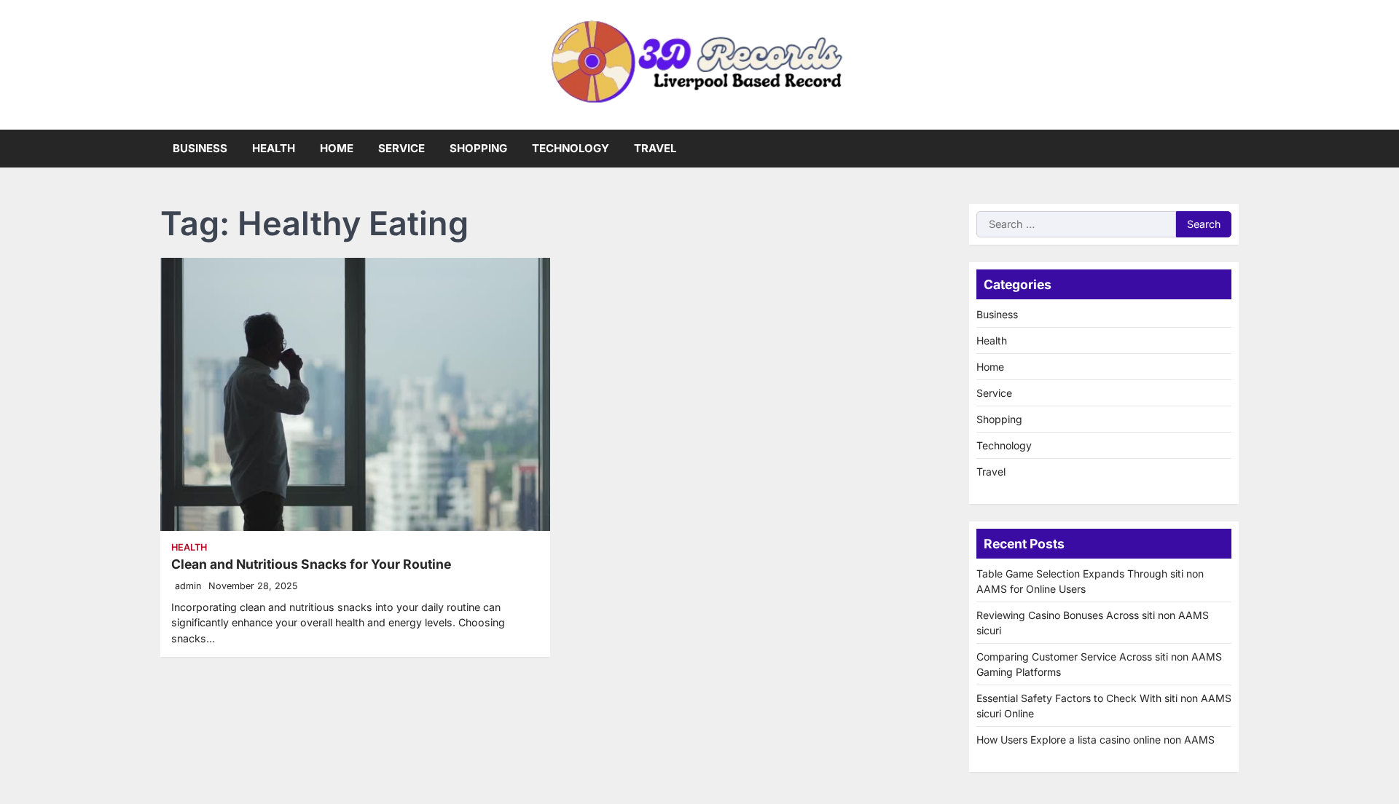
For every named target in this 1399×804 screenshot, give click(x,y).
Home (336, 148)
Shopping (478, 148)
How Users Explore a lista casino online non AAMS (1095, 739)
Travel (655, 148)
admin (188, 585)
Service (401, 148)
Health (273, 148)
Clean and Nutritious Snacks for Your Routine (311, 564)
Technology (570, 148)
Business (200, 148)
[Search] (1228, 148)
